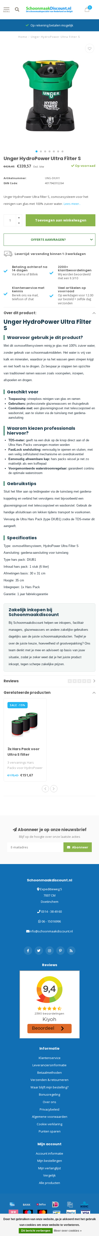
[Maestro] (28, 1212)
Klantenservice (50, 1058)
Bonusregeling (49, 1094)
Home (22, 37)
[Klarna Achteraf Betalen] (13, 1212)
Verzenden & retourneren (49, 1080)
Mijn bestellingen (49, 1160)
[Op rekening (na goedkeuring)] (70, 1204)
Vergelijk (49, 1175)
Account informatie (49, 1153)
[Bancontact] (57, 1212)
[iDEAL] (56, 1204)
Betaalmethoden (49, 1072)
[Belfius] (41, 1204)
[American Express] (12, 1204)
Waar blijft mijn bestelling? (49, 1087)
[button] (36, 151)
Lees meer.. (72, 204)
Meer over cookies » (68, 1230)
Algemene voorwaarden (49, 1116)
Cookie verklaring (49, 1124)
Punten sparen (50, 1131)
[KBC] (84, 1204)
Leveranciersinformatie (49, 1065)
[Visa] (86, 1212)
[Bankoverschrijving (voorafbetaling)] (27, 1204)
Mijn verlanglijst (49, 1168)
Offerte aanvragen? (48, 239)
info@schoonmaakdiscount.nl (51, 931)
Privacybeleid (49, 1109)
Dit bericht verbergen (35, 1230)
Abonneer (79, 847)
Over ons (49, 1102)
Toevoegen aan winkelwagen (60, 220)
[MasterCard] (42, 1212)
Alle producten (49, 1183)
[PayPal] (71, 1212)
